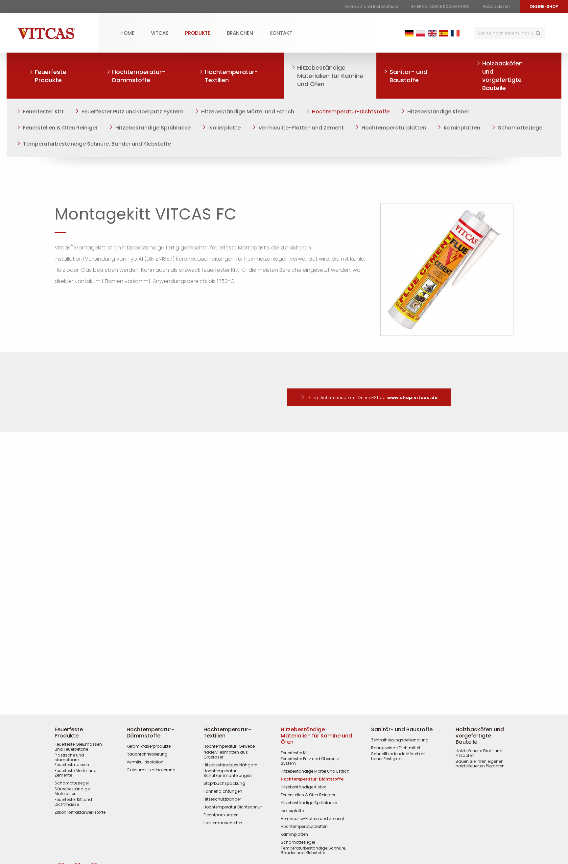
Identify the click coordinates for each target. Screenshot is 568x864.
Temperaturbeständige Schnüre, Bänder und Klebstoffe (97, 144)
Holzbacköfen (496, 6)
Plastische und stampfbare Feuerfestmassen (72, 760)
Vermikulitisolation (145, 762)
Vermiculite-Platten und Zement (301, 128)
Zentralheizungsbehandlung (400, 740)
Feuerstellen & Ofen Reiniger (60, 128)
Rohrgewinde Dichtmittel (395, 748)
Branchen (240, 33)
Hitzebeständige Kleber (438, 111)
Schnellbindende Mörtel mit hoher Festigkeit (398, 756)
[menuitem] (127, 33)
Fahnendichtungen (222, 791)
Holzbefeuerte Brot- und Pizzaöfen (479, 753)
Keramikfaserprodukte (149, 746)
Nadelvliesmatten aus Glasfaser (225, 754)
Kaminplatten (462, 128)
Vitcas (160, 33)
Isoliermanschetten (222, 823)
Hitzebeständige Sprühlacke (153, 128)
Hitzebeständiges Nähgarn (230, 765)
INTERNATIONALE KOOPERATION (440, 6)
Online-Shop (544, 6)
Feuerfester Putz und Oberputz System (132, 111)
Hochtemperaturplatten (394, 128)
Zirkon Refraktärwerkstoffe (80, 812)
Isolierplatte (224, 128)
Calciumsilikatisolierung (151, 770)
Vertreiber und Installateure (371, 6)
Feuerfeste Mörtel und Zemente (76, 773)
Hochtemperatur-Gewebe (229, 746)
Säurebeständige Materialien (72, 791)
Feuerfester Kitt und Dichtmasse (73, 802)
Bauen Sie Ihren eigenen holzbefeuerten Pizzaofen (480, 764)
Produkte (197, 33)
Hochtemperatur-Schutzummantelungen (227, 773)
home (127, 33)
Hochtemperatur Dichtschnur (232, 807)
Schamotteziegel (521, 128)
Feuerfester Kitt (43, 111)
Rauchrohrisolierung (147, 754)
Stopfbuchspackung (224, 783)
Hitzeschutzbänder (222, 799)
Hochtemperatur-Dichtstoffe (351, 111)
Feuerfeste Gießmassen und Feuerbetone (78, 747)
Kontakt (281, 33)
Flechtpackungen (221, 815)
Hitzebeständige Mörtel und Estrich (247, 111)
